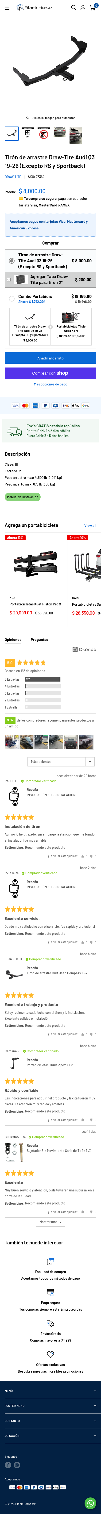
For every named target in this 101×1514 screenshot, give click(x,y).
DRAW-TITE (13, 177)
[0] (92, 7)
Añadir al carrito (50, 358)
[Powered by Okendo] (84, 649)
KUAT (13, 597)
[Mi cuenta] (83, 7)
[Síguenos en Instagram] (17, 1465)
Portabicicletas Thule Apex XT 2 (50, 1065)
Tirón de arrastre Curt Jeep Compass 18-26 (58, 973)
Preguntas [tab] (39, 639)
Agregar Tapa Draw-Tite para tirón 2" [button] (49, 279)
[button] (50, 261)
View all (90, 525)
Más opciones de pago (50, 384)
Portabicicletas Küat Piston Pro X (35, 604)
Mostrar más (48, 1222)
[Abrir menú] (7, 8)
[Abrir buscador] (73, 7)
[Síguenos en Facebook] (8, 1465)
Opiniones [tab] (13, 639)
